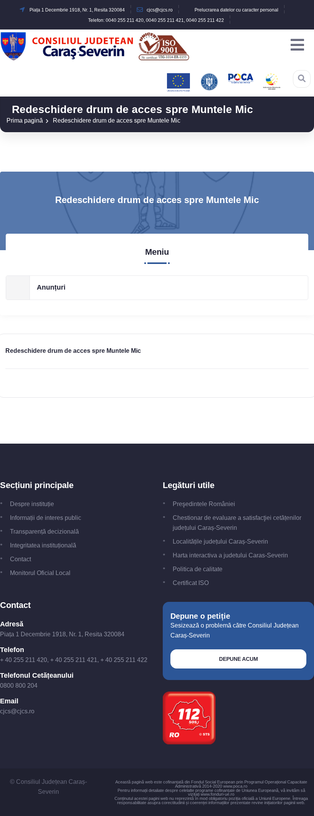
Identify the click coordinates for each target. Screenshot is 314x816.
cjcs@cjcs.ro (17, 711)
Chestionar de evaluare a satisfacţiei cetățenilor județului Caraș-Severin (237, 523)
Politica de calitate (197, 569)
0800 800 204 (19, 685)
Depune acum (238, 659)
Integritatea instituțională (43, 545)
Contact (20, 559)
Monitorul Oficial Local (40, 573)
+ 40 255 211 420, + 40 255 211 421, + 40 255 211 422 (73, 660)
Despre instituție (32, 504)
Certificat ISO (191, 583)
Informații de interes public (45, 518)
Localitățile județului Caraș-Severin (220, 541)
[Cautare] (302, 79)
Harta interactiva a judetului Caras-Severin (230, 555)
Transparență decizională (44, 531)
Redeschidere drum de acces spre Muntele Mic (116, 120)
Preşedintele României (204, 504)
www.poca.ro (235, 786)
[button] (297, 45)
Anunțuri (51, 287)
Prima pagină (25, 120)
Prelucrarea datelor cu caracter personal (236, 10)
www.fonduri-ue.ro (217, 794)
